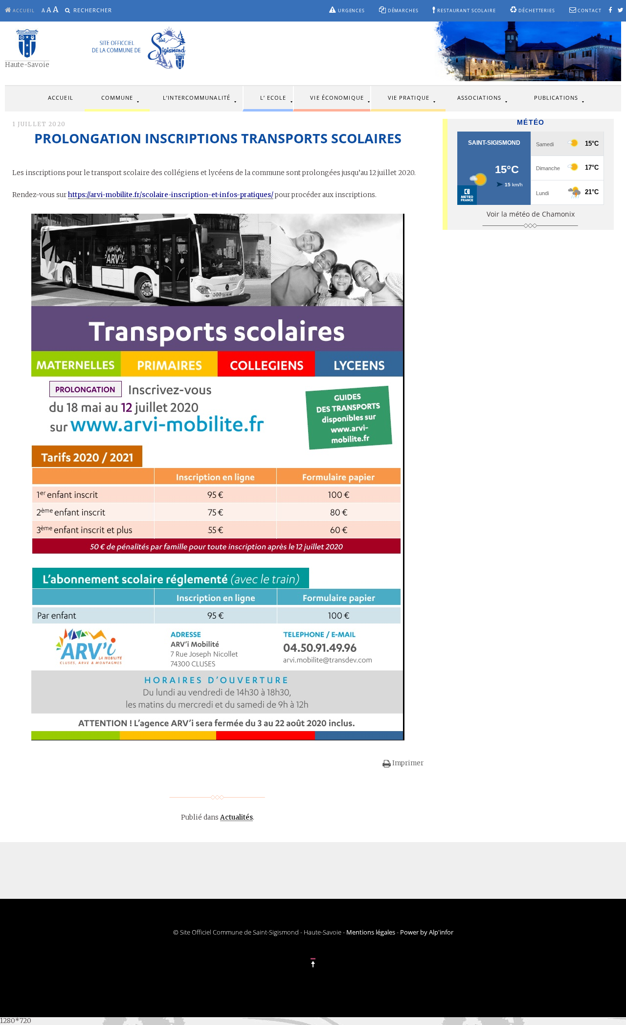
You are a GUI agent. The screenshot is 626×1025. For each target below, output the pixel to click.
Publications (556, 97)
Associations (479, 97)
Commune (117, 97)
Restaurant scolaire (465, 11)
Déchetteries (536, 11)
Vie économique (336, 97)
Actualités (236, 817)
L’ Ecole (273, 97)
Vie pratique (408, 97)
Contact (589, 11)
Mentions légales (370, 932)
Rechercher (92, 10)
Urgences (350, 11)
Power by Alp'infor (426, 932)
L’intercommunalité (196, 97)
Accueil (60, 97)
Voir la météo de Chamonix (531, 214)
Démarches (402, 11)
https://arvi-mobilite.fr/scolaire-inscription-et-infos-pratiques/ (170, 195)
